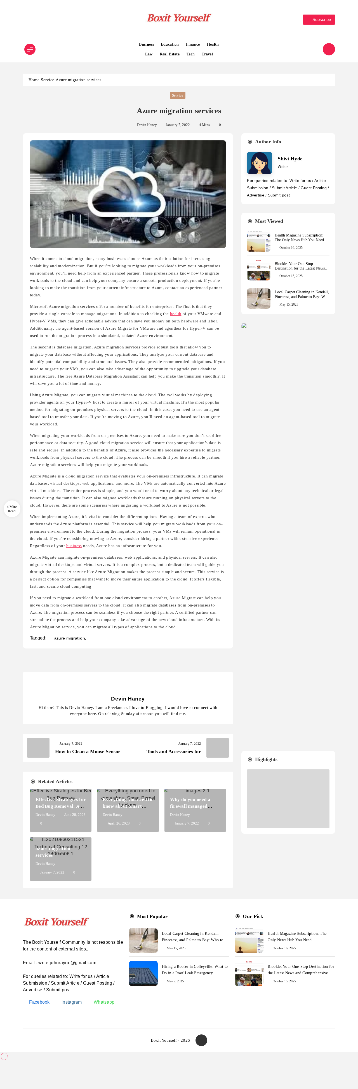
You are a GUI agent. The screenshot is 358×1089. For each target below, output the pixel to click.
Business (146, 44)
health (175, 314)
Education (170, 44)
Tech (191, 54)
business (74, 546)
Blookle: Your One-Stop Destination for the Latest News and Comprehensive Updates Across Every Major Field (300, 271)
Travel (207, 54)
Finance (193, 44)
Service (177, 95)
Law (149, 54)
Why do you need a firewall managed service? (190, 806)
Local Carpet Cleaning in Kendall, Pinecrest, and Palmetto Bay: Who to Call (302, 297)
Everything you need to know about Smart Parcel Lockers (127, 806)
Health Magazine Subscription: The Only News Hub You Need (299, 237)
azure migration (69, 638)
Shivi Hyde (290, 158)
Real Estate (170, 54)
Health (213, 44)
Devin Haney (147, 125)
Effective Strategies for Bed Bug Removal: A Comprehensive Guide (61, 806)
